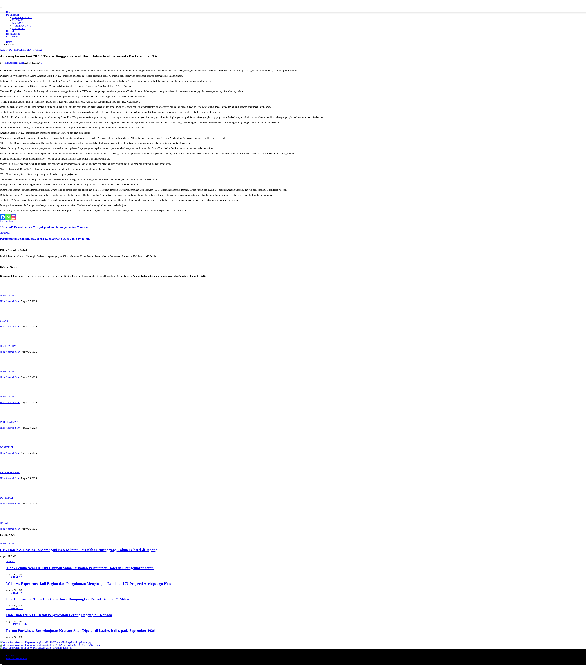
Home (9, 12)
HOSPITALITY (8, 295)
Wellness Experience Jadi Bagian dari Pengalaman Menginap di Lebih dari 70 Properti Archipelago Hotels (90, 584)
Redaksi (10, 655)
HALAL (10, 31)
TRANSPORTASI (21, 25)
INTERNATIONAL (22, 17)
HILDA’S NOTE (14, 34)
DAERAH (17, 20)
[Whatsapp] (8, 217)
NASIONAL (18, 23)
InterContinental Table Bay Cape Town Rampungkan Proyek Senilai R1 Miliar (68, 599)
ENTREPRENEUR (10, 472)
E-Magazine (12, 36)
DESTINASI (12, 14)
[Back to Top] (1, 664)
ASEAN (4, 49)
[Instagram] (13, 217)
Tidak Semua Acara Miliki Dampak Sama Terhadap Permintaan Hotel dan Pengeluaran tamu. (80, 568)
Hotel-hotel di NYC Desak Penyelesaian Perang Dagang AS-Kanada (59, 615)
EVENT (4, 320)
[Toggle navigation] (1, 7)
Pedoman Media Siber (16, 658)
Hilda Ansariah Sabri (14, 62)
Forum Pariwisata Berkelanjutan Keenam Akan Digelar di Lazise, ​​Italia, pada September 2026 (80, 631)
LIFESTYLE (18, 28)
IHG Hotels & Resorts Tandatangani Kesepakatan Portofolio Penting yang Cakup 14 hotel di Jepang (78, 550)
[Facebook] (2, 217)
